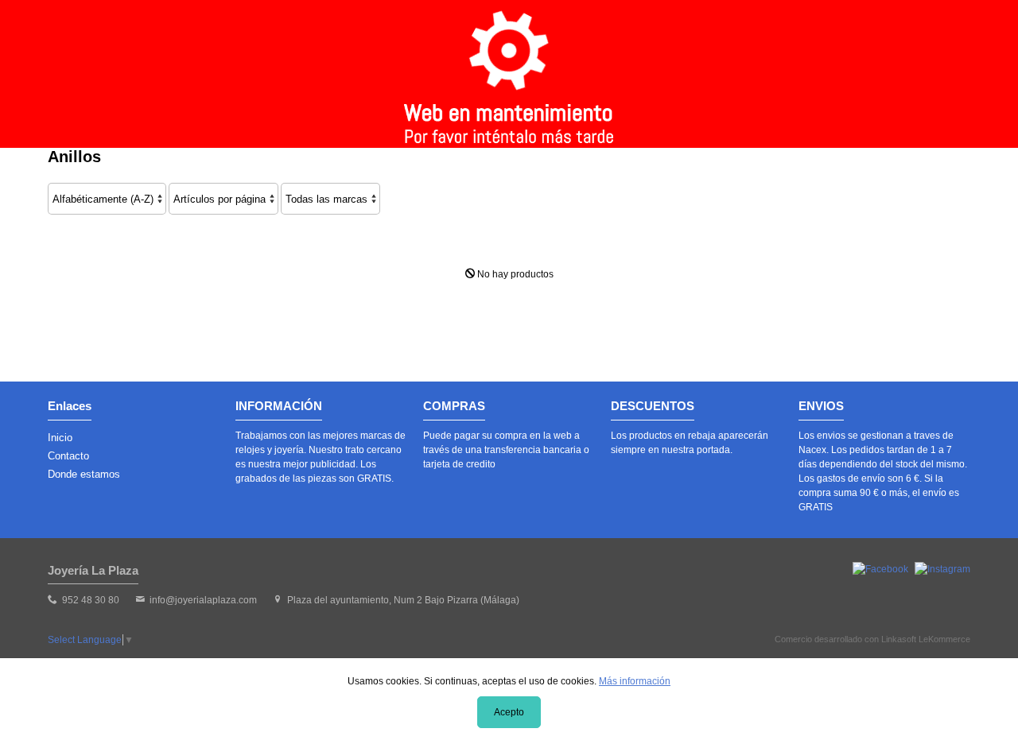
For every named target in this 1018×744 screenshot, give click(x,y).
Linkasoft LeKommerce (925, 639)
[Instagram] (942, 569)
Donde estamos (84, 474)
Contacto (68, 456)
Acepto (509, 712)
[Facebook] (880, 569)
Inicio (60, 438)
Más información (634, 681)
